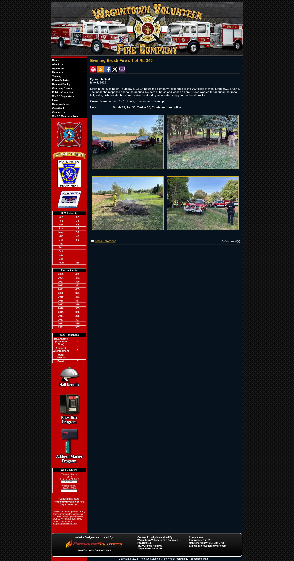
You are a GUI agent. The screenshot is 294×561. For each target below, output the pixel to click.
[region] (69, 88)
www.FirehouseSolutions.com (94, 550)
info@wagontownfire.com (65, 523)
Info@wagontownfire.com (212, 545)
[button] (69, 64)
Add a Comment (105, 241)
